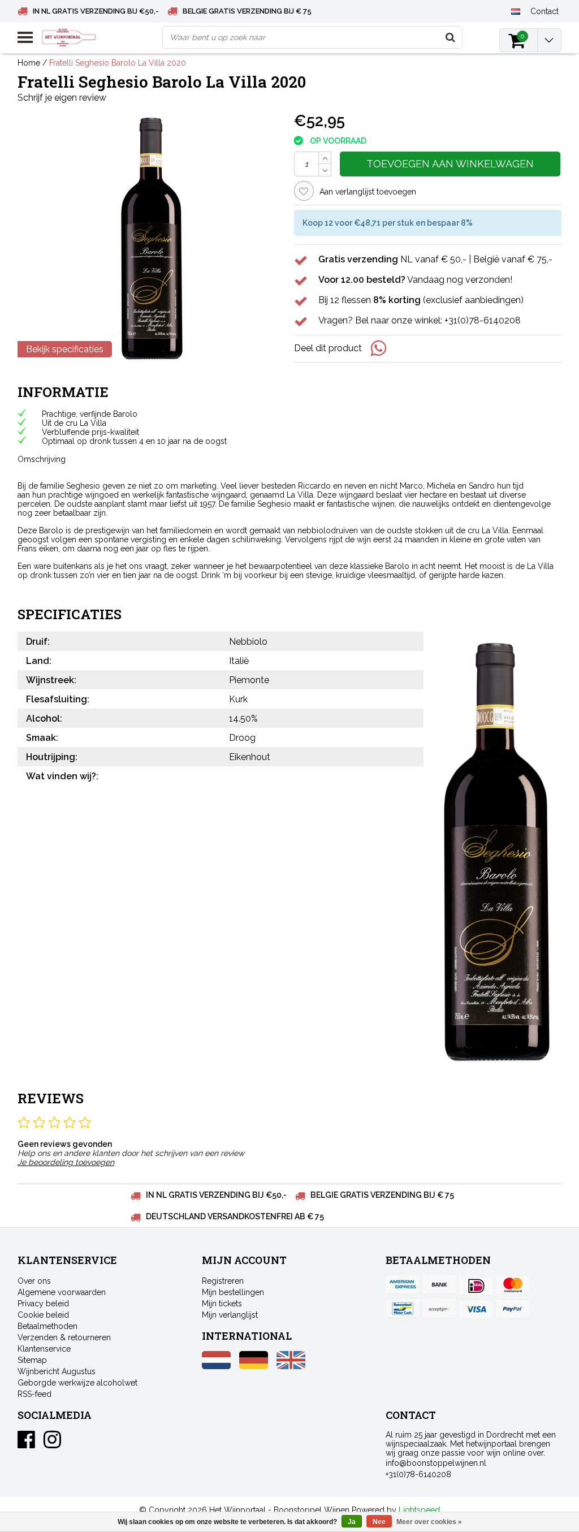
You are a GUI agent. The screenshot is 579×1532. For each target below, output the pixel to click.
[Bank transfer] (439, 1285)
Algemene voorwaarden (62, 1292)
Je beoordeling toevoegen (66, 1162)
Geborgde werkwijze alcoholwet (77, 1382)
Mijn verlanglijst (230, 1314)
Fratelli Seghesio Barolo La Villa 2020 (117, 62)
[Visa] (476, 1308)
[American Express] (403, 1285)
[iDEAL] (476, 1285)
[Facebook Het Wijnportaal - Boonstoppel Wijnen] (26, 1443)
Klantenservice (44, 1348)
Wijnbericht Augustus (57, 1371)
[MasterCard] (513, 1285)
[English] (290, 1366)
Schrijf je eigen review (62, 97)
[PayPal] (439, 1308)
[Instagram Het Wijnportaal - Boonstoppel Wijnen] (52, 1443)
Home (29, 62)
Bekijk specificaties (64, 349)
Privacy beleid (43, 1303)
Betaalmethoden (47, 1326)
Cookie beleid (43, 1314)
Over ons (34, 1280)
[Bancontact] (403, 1308)
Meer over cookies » (429, 1522)
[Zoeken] (450, 37)
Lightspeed (419, 1509)
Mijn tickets (222, 1303)
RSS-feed (34, 1394)
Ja (352, 1522)
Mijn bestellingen (233, 1292)
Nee (379, 1522)
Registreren (223, 1280)
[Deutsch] (253, 1366)
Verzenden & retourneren (64, 1337)
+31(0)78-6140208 (418, 1474)
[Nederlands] (516, 11)
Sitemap (32, 1360)
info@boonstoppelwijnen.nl (436, 1463)
